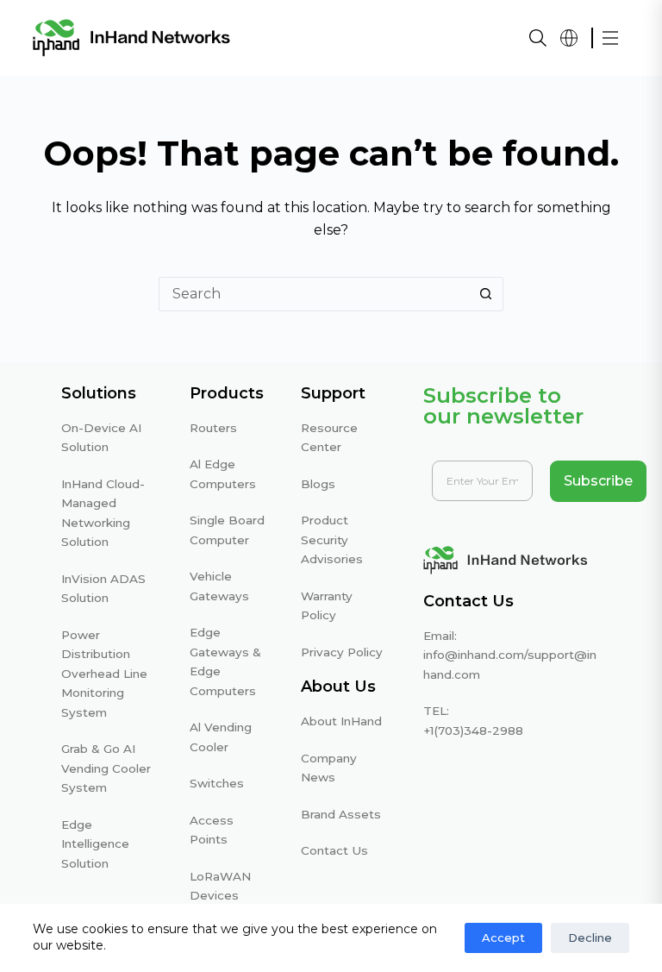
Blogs (318, 484)
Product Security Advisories (332, 539)
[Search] (537, 37)
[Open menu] (610, 38)
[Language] (568, 37)
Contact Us (334, 850)
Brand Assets (341, 814)
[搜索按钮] (486, 294)
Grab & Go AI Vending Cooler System (106, 768)
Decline (590, 937)
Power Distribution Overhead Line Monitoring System (104, 673)
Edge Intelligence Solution (95, 844)
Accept (503, 937)
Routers (213, 428)
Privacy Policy (342, 652)
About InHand (341, 721)
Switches (217, 783)
